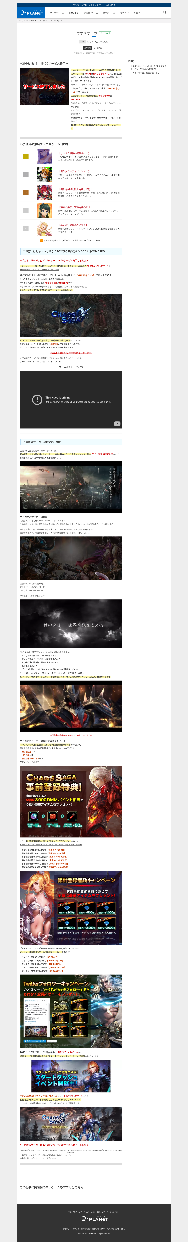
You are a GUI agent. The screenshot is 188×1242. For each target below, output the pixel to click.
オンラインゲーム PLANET (31, 12)
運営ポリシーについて (71, 1229)
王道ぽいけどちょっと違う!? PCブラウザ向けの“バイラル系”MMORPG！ (148, 67)
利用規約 (110, 1229)
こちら (40, 1158)
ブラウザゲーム (57, 13)
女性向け (124, 13)
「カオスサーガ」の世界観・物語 (145, 73)
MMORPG (74, 13)
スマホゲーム (109, 13)
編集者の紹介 (86, 1229)
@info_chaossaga (56, 948)
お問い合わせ (120, 1229)
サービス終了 (99, 48)
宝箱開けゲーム (91, 13)
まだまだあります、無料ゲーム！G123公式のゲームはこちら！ (73, 240)
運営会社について (99, 1229)
